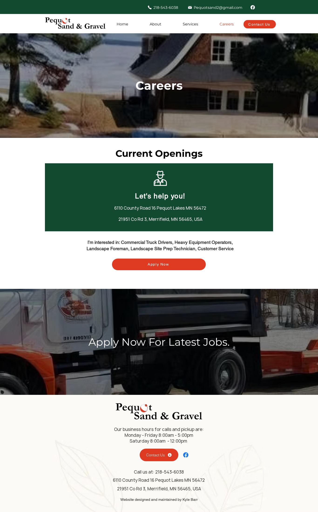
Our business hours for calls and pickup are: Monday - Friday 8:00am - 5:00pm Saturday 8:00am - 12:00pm (159, 435)
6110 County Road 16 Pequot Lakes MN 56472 (160, 208)
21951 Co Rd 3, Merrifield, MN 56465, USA (160, 219)
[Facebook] (253, 7)
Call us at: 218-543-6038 (159, 472)
